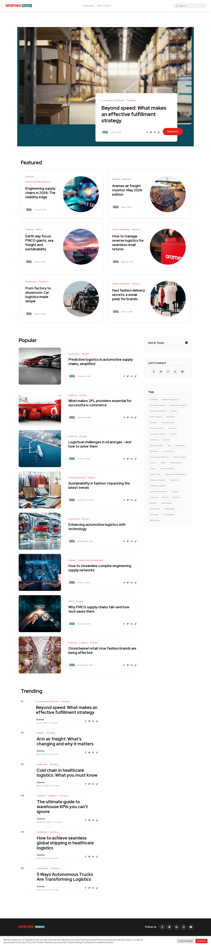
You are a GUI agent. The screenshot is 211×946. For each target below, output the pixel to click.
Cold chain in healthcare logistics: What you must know (67, 772)
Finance (153, 463)
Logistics (175, 491)
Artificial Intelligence (170, 399)
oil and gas (154, 497)
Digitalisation (180, 445)
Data (169, 445)
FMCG (163, 463)
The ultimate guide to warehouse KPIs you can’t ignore (62, 806)
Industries (88, 5)
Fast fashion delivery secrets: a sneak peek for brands (128, 294)
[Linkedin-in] (176, 927)
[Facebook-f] (162, 927)
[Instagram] (184, 927)
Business (153, 422)
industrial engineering (158, 491)
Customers (154, 440)
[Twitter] (169, 927)
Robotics (176, 497)
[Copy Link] (159, 132)
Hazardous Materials (157, 480)
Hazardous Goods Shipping (175, 474)
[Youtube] (191, 927)
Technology (154, 514)
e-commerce (168, 451)
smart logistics (166, 503)
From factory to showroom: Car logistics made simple (38, 294)
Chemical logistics (157, 428)
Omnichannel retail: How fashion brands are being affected (102, 650)
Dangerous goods (156, 445)
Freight (152, 468)
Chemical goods (167, 422)
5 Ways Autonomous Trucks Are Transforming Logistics (65, 876)
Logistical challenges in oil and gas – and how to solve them (99, 444)
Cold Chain (172, 428)
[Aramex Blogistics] (18, 6)
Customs (166, 440)
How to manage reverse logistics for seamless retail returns (128, 242)
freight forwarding (167, 468)
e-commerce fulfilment (159, 457)
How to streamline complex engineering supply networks (99, 568)
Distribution (154, 451)
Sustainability (169, 509)
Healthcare (174, 480)
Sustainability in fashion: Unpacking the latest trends (99, 485)
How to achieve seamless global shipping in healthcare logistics (65, 843)
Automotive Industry (157, 405)
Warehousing (155, 520)
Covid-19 (173, 434)
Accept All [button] (201, 941)
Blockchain (171, 417)
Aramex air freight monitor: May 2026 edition (127, 190)
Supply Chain (155, 509)
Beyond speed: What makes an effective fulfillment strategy (133, 114)
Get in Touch (104, 5)
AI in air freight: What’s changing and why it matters (65, 741)
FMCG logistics (175, 463)
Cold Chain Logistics (157, 434)
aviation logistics (156, 417)
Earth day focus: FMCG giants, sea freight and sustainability (39, 242)
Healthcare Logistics (157, 486)
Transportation (168, 514)
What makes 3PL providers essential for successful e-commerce (100, 403)
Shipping (153, 503)
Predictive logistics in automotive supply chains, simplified (100, 361)
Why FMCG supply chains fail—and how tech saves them (98, 609)
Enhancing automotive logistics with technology (97, 526)
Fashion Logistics (179, 457)
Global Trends (155, 474)
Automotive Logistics (178, 405)
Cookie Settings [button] (185, 941)
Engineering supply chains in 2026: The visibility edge (40, 192)
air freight (153, 399)
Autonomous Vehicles (158, 411)
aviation (174, 411)
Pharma (165, 497)
